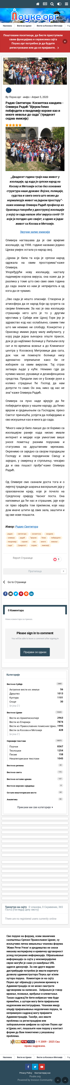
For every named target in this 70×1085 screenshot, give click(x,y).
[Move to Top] (65, 1080)
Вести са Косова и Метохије (36, 730)
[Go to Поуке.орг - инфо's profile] (8, 90)
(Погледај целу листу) (26, 909)
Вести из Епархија (36, 722)
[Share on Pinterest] (21, 593)
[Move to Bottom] (58, 1080)
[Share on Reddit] (26, 593)
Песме (36, 754)
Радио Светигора (26, 526)
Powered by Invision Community (35, 1080)
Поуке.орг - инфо (19, 97)
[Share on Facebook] (5, 593)
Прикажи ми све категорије (34, 807)
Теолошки (36, 750)
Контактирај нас (43, 1073)
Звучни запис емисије (35, 232)
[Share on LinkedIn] (31, 593)
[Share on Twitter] (16, 593)
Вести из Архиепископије (36, 717)
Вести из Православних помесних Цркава (36, 726)
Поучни (36, 746)
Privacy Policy (25, 1073)
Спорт (36, 701)
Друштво (36, 693)
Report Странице (23, 557)
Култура (36, 697)
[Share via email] (10, 593)
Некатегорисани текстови (36, 758)
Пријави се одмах (35, 652)
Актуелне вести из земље (36, 689)
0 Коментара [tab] (16, 610)
